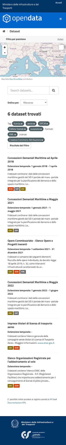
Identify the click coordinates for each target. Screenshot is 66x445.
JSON (11, 189)
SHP (17, 189)
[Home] (4, 31)
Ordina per (13, 102)
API (51, 399)
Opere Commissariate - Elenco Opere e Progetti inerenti (30, 242)
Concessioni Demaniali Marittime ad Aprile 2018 (33, 159)
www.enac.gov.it (46, 343)
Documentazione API (16, 402)
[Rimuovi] (22, 123)
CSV (22, 189)
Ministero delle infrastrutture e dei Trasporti (21, 6)
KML (23, 272)
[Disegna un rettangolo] (61, 47)
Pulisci (60, 39)
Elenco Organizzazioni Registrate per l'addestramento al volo (29, 360)
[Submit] (53, 90)
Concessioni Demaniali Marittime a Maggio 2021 (33, 201)
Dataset (15, 31)
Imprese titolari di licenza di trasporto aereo (30, 325)
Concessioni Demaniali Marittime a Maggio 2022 (33, 284)
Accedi (59, 2)
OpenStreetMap (15, 79)
